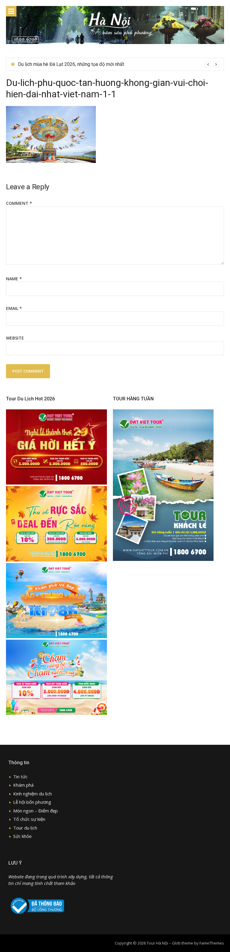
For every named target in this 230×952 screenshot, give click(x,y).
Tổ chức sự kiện (29, 819)
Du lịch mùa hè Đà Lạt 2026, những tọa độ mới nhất (71, 64)
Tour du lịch (25, 828)
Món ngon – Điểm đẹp (35, 811)
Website (15, 338)
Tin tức (20, 777)
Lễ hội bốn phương (32, 802)
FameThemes (211, 943)
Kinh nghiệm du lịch (32, 794)
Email (14, 308)
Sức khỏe (22, 836)
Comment (19, 203)
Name (14, 278)
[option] (118, 64)
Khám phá (23, 785)
